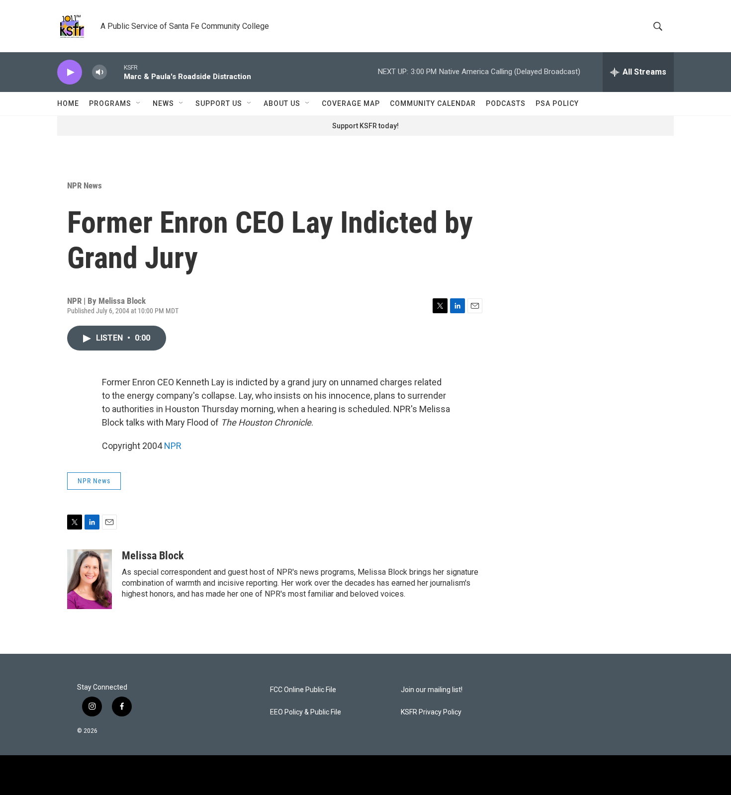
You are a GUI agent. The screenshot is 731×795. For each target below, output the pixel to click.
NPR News (84, 185)
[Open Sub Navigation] (139, 103)
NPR (173, 446)
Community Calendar (433, 103)
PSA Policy (557, 103)
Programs (110, 103)
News (163, 103)
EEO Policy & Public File (305, 712)
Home (68, 103)
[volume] (99, 72)
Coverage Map (351, 103)
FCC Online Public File (303, 690)
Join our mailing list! (431, 690)
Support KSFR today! (365, 126)
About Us (282, 103)
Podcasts (506, 103)
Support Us (218, 103)
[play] (70, 72)
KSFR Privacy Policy (431, 712)
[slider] (115, 72)
